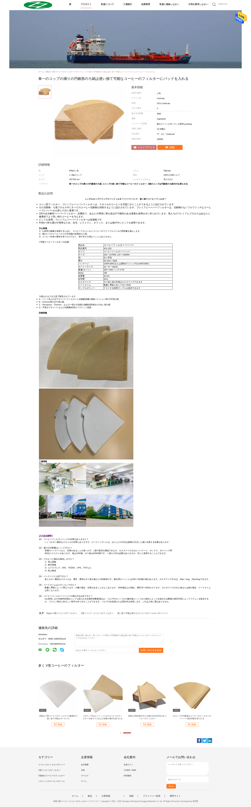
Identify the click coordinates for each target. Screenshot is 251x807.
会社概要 (85, 765)
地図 (131, 796)
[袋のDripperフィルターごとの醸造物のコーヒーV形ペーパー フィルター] (147, 692)
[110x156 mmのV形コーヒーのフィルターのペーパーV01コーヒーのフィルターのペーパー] (192, 692)
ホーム (75, 796)
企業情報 (106, 796)
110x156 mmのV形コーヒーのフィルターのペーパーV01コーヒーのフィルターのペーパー (192, 717)
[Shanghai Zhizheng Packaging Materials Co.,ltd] (38, 5)
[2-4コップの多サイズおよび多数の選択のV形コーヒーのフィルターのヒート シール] (103, 692)
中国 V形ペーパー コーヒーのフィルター (70, 801)
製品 (90, 796)
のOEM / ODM (130, 770)
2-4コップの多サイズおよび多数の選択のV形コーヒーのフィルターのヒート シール (103, 717)
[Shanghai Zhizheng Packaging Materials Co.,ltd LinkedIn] (209, 740)
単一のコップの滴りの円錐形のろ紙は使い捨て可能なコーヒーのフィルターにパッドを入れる (115, 72)
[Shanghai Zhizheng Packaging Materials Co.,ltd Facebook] (199, 740)
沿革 (83, 770)
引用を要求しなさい (198, 4)
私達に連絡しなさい (169, 4)
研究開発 (127, 776)
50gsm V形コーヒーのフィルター (61, 613)
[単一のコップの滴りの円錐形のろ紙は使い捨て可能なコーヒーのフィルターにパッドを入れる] (58, 692)
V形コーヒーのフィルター (49, 770)
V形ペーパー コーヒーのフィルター (97, 613)
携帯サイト (175, 796)
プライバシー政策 (151, 796)
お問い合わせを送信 (151, 650)
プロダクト (86, 4)
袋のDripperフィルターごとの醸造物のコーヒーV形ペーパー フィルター (147, 717)
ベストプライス (146, 147)
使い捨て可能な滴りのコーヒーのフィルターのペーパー (142, 613)
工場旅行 (127, 4)
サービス (85, 776)
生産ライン (128, 765)
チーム (84, 781)
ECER (195, 801)
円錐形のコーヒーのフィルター (51, 776)
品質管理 (145, 4)
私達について (107, 4)
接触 (172, 147)
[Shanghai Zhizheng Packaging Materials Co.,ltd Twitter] (204, 740)
